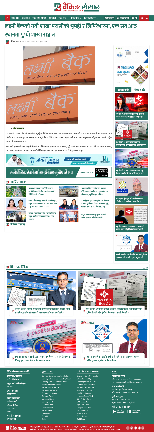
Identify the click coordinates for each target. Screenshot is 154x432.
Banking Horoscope (49, 393)
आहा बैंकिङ (52, 18)
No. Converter (82, 410)
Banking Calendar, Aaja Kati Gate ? (55, 376)
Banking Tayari (48, 396)
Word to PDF (82, 413)
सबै (146, 267)
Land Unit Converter (85, 393)
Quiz (44, 419)
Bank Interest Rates (49, 390)
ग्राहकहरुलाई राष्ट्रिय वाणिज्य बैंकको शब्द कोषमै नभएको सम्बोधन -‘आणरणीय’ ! (129, 200)
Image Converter (84, 407)
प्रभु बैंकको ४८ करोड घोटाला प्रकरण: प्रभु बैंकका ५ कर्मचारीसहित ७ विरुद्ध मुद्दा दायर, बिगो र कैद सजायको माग (130, 173)
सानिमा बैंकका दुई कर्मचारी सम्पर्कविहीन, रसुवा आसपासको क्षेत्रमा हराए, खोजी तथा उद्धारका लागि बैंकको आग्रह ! (43, 203)
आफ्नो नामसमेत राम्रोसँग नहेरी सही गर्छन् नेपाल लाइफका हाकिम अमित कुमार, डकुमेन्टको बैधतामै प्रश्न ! (131, 257)
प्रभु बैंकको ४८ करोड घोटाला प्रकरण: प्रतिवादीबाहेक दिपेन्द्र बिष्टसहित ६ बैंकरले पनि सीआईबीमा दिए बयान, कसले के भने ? (131, 145)
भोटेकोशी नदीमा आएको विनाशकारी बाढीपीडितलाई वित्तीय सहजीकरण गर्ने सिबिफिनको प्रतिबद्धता (41, 191)
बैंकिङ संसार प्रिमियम (39, 18)
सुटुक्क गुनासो (124, 18)
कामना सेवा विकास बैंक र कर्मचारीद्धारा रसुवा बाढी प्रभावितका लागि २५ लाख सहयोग (42, 216)
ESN (118, 429)
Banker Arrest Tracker (50, 387)
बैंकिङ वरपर (62, 18)
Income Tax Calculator (86, 384)
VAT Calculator (83, 401)
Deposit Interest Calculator (88, 376)
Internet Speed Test (85, 396)
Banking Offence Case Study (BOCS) (56, 378)
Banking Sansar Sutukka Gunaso (54, 381)
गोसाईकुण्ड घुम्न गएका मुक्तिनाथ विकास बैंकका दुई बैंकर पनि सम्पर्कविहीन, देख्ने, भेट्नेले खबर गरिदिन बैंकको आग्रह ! (95, 203)
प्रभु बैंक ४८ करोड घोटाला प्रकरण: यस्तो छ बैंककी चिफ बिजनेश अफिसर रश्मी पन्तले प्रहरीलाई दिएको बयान (130, 117)
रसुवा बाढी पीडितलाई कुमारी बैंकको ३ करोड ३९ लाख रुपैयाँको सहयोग (94, 216)
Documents (46, 413)
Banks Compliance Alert (51, 384)
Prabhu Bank (119, 110)
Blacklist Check (48, 404)
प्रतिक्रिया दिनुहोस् (17, 224)
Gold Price (81, 419)
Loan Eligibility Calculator (87, 381)
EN (142, 18)
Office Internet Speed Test (87, 378)
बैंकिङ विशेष (26, 18)
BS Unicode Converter (86, 387)
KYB (135, 18)
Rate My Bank (47, 407)
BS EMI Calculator (84, 399)
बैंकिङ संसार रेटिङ (89, 18)
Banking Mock (47, 401)
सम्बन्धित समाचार (18, 182)
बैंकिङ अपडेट (15, 18)
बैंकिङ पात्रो (110, 18)
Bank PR (45, 416)
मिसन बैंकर (75, 18)
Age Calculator (83, 404)
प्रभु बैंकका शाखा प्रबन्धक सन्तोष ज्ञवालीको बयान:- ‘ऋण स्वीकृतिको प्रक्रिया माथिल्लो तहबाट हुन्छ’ (130, 229)
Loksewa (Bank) (48, 399)
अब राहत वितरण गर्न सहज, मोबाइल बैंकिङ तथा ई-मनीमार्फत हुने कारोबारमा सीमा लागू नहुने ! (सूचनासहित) (94, 191)
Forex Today (82, 416)
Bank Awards (47, 410)
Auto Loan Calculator (85, 390)
